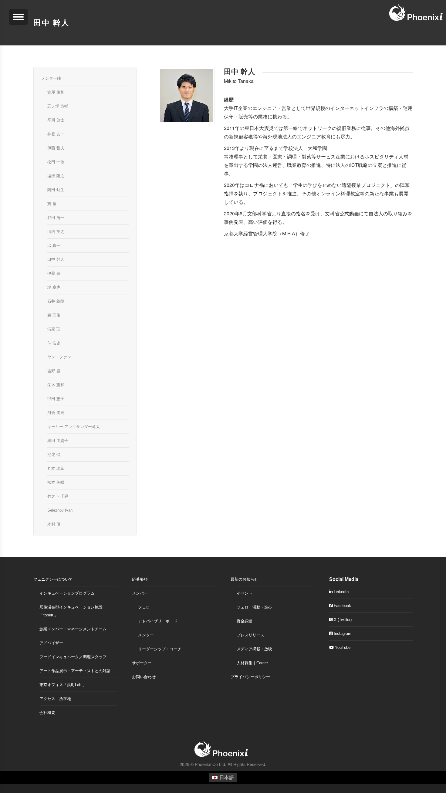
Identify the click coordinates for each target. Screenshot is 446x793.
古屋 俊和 (55, 92)
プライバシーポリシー (250, 677)
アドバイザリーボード (157, 621)
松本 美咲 (55, 482)
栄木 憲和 (55, 385)
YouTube (342, 647)
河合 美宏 (55, 412)
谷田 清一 (55, 217)
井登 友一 (55, 134)
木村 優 (53, 524)
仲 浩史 (53, 343)
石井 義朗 (55, 301)
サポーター (142, 663)
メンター (146, 635)
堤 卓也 (53, 287)
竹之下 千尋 (57, 496)
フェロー (146, 607)
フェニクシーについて (53, 579)
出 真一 (53, 245)
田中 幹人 (55, 259)
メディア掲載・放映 (254, 649)
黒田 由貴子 (57, 440)
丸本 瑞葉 (55, 468)
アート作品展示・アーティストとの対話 (74, 671)
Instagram (342, 633)
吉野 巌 (53, 371)
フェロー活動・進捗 (254, 607)
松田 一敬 (55, 162)
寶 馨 (51, 203)
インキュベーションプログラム (67, 593)
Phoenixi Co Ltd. (210, 764)
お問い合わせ (144, 677)
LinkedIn (341, 591)
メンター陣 (51, 78)
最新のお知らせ (244, 579)
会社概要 (47, 712)
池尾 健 (53, 454)
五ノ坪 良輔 (57, 106)
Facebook (342, 605)
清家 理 (53, 329)
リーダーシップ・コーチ (159, 649)
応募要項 (140, 579)
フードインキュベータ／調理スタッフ (72, 657)
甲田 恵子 (55, 398)
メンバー (140, 593)
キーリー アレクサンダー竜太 (73, 426)
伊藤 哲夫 (55, 148)
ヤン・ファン (59, 357)
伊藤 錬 (53, 273)
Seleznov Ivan (60, 510)
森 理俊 (53, 315)
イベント (244, 593)
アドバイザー (51, 643)
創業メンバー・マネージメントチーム (72, 629)
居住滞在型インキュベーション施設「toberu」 (71, 611)
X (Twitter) (342, 619)
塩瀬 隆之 (55, 176)
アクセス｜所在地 (55, 698)
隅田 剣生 (55, 189)
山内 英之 (55, 231)
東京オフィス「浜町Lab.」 (62, 684)
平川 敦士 (55, 120)
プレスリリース (250, 635)
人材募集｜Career (252, 663)
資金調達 (244, 621)
